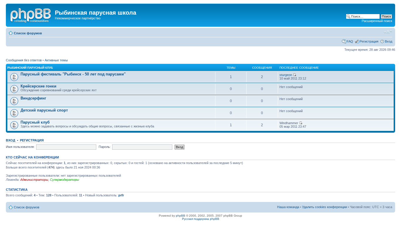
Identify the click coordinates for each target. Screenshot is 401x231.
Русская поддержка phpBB (200, 218)
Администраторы (34, 179)
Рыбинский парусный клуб (30, 67)
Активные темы (56, 60)
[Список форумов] (31, 14)
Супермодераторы (64, 179)
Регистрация (369, 41)
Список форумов (28, 33)
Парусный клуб (35, 122)
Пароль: (105, 147)
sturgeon (285, 75)
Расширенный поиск (377, 21)
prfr (121, 195)
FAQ (350, 41)
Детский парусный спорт (44, 110)
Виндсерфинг (33, 98)
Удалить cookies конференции (324, 207)
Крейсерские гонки (38, 86)
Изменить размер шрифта (388, 32)
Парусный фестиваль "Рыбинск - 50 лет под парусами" (73, 74)
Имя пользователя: (20, 147)
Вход (388, 41)
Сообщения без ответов (24, 60)
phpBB (180, 215)
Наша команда (288, 207)
